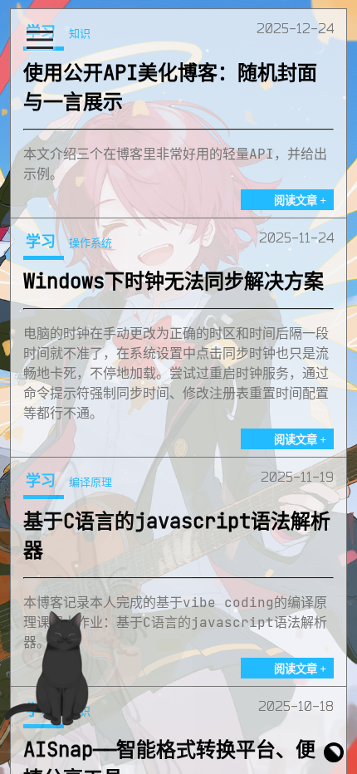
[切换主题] (333, 750)
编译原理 (90, 481)
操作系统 (90, 242)
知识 (79, 33)
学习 (41, 241)
